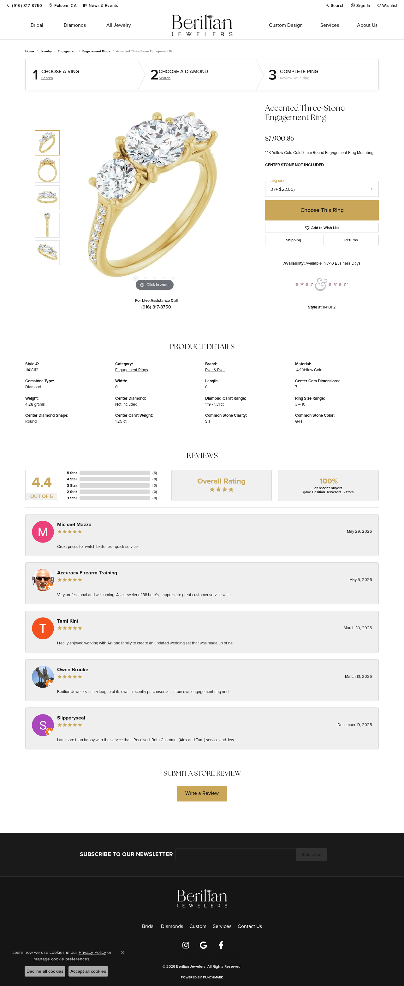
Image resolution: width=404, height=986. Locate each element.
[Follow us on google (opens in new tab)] (203, 945)
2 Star (72, 492)
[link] (24, 5)
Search (47, 78)
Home (29, 51)
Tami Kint (67, 621)
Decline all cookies (45, 971)
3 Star (72, 485)
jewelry (46, 51)
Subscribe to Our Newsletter (126, 854)
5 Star (72, 473)
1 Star (72, 498)
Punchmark (213, 977)
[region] (154, 197)
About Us (367, 25)
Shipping (293, 240)
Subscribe (311, 854)
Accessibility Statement (233, 955)
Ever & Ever (215, 370)
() (154, 473)
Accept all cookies (88, 971)
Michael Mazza (74, 524)
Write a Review (202, 793)
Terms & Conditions (195, 955)
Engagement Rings (96, 51)
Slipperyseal (71, 717)
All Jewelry (118, 25)
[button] (335, 5)
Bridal (37, 25)
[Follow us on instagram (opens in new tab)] (185, 945)
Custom (197, 926)
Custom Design (286, 25)
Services (329, 25)
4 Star (72, 479)
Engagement (67, 51)
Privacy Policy (164, 955)
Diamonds (75, 25)
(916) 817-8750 (156, 306)
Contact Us (250, 926)
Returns (351, 240)
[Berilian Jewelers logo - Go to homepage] (201, 25)
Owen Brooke (72, 669)
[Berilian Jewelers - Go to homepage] (202, 897)
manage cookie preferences (61, 958)
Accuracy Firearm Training (87, 572)
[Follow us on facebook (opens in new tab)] (221, 945)
